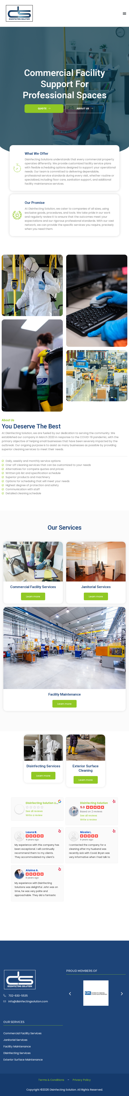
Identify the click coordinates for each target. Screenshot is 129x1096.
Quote (42, 108)
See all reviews (34, 811)
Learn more (33, 596)
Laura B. (31, 832)
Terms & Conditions (51, 1080)
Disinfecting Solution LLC (42, 803)
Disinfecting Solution (94, 803)
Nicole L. (86, 832)
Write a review (34, 815)
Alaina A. (32, 870)
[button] (124, 13)
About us (83, 108)
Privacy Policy (82, 1080)
